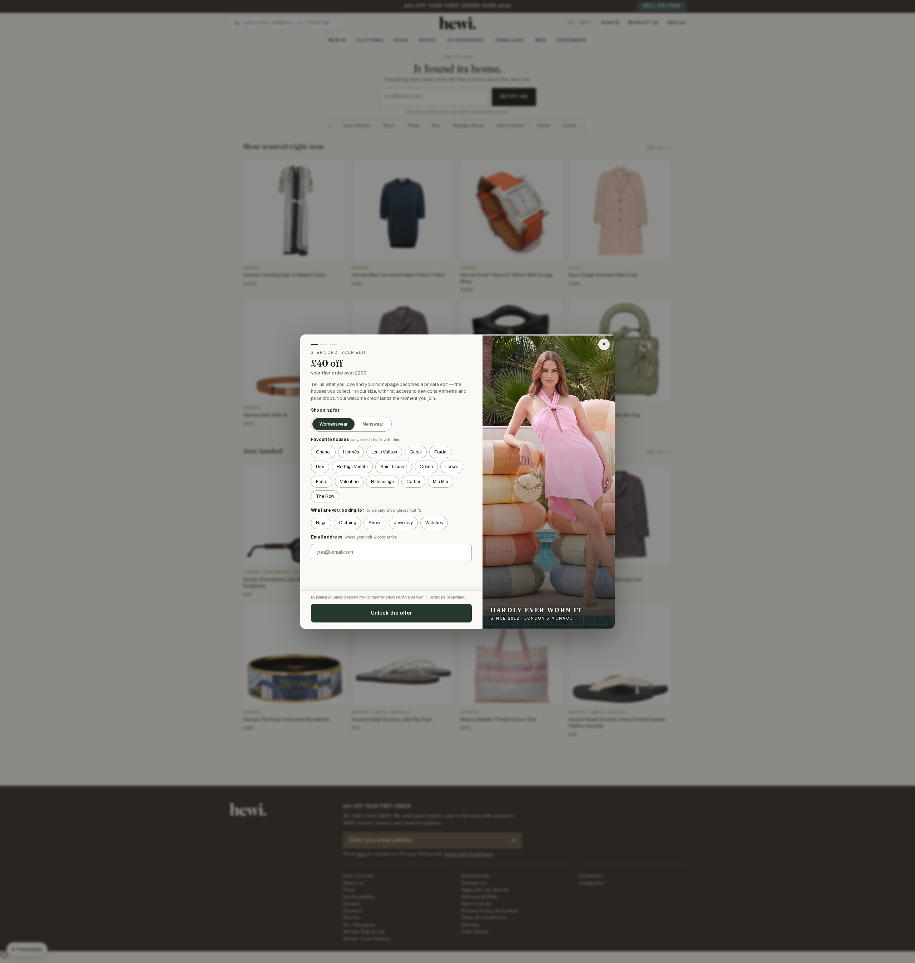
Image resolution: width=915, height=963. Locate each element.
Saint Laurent (393, 466)
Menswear (372, 424)
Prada (440, 452)
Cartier (413, 481)
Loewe (451, 466)
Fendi (321, 481)
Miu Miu (440, 481)
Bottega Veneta (352, 466)
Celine (426, 466)
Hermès (351, 452)
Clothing (347, 522)
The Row (325, 496)
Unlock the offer (391, 613)
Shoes (375, 522)
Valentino (349, 481)
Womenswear (333, 424)
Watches (434, 522)
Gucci (416, 452)
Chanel (323, 452)
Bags (321, 522)
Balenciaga (382, 481)
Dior (320, 466)
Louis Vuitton (384, 452)
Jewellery (403, 522)
